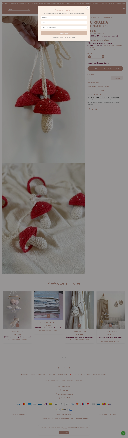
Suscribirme (64, 33)
